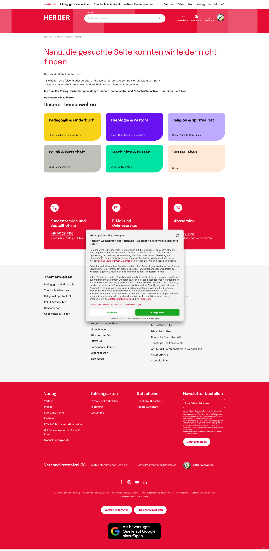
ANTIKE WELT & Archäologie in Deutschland (176, 349)
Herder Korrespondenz (104, 323)
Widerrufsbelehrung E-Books (125, 493)
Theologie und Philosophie (167, 343)
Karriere (49, 418)
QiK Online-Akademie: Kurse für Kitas (62, 432)
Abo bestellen (184, 233)
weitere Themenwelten (138, 4)
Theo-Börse (124, 135)
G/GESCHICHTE (159, 354)
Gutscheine (147, 394)
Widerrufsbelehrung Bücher (96, 493)
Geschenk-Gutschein (150, 401)
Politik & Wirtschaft (67, 152)
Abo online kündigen (150, 510)
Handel (212, 4)
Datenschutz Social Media (203, 493)
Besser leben (184, 152)
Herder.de (50, 4)
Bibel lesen (97, 359)
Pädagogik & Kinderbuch (75, 4)
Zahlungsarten (104, 394)
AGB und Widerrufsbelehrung (67, 493)
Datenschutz (182, 493)
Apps (198, 135)
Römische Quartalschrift (166, 337)
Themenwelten (58, 277)
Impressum (143, 497)
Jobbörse (61, 135)
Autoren (169, 4)
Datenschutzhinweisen (191, 433)
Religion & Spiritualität (193, 120)
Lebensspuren (99, 353)
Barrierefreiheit (127, 497)
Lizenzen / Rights (54, 413)
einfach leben (99, 329)
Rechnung (97, 407)
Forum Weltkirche (161, 325)
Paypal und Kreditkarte (104, 401)
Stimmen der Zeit (101, 335)
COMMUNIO (97, 341)
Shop (51, 135)
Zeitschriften (185, 4)
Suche (90, 13)
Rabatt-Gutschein (147, 407)
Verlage (48, 401)
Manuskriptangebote (57, 440)
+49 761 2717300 (61, 233)
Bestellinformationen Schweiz (109, 465)
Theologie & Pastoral (107, 4)
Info (223, 4)
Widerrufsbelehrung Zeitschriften (157, 493)
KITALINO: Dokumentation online (63, 424)
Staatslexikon (159, 360)
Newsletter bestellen (203, 394)
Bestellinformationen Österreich (156, 465)
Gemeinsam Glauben (103, 347)
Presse (48, 407)
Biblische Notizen (161, 331)
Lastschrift (97, 413)
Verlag (201, 4)
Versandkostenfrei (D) (65, 465)
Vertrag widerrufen (117, 510)
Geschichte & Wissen (130, 152)
